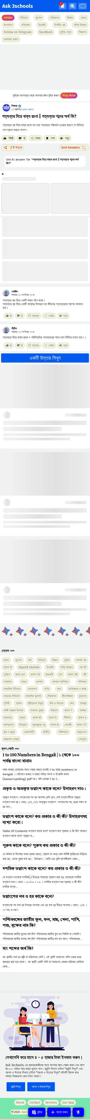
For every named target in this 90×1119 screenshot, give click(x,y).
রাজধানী (49, 674)
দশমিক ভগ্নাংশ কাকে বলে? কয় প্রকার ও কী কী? (42, 869)
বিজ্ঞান (55, 660)
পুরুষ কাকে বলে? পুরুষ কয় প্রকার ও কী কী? (39, 846)
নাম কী (83, 667)
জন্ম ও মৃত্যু (9, 732)
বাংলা (6, 660)
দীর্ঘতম (67, 717)
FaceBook (45, 32)
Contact (34, 1102)
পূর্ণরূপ (7, 674)
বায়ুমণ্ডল (81, 732)
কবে (59, 689)
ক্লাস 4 (82, 717)
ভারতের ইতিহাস (12, 696)
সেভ (52, 138)
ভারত (24, 682)
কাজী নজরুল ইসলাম (13, 710)
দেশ (60, 674)
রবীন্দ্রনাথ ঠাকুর (35, 703)
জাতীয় (46, 732)
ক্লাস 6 (55, 725)
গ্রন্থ (22, 717)
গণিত (46, 689)
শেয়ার (37, 138)
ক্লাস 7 (68, 710)
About (20, 1102)
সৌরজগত (51, 696)
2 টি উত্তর (16, 147)
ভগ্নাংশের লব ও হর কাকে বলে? (28, 897)
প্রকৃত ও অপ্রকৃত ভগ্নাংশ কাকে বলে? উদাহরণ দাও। (44, 789)
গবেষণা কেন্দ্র (36, 710)
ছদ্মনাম (39, 682)
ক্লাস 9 (8, 667)
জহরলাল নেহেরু (11, 739)
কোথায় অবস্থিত (60, 682)
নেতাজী (67, 725)
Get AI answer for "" (42, 161)
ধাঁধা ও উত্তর (56, 703)
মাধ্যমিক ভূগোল (33, 696)
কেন (72, 703)
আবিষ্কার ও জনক (77, 689)
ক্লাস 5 (53, 717)
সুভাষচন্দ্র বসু (38, 725)
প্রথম (18, 703)
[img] (62, 6)
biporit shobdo (29, 667)
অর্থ (29, 660)
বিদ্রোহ (23, 725)
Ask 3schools (17, 6)
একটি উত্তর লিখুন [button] (45, 358)
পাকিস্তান (63, 732)
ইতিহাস (41, 660)
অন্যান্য (8, 682)
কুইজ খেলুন (65, 32)
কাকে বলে (20, 674)
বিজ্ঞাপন (82, 32)
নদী (84, 674)
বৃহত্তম (82, 696)
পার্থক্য (83, 710)
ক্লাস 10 (73, 674)
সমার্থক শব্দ (81, 660)
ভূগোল (18, 660)
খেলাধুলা (82, 739)
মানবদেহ (8, 717)
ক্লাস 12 (35, 674)
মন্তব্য (35, 316)
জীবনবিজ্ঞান (67, 696)
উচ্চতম (54, 710)
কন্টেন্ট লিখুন (16, 1086)
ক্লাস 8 (37, 717)
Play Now (68, 95)
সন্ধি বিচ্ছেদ (80, 25)
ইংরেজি (41, 25)
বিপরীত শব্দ (59, 25)
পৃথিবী (6, 703)
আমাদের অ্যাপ (11, 39)
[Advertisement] (45, 67)
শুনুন (66, 138)
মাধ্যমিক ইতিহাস (12, 689)
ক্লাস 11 (81, 725)
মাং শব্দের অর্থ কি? (18, 949)
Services (51, 1102)
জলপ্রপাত (9, 725)
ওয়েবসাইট (29, 732)
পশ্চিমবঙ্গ (25, 25)
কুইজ (66, 660)
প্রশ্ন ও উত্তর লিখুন (41, 1086)
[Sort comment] (74, 147)
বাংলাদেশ (32, 689)
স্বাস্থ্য (83, 703)
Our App (68, 1102)
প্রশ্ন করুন (61, 1112)
